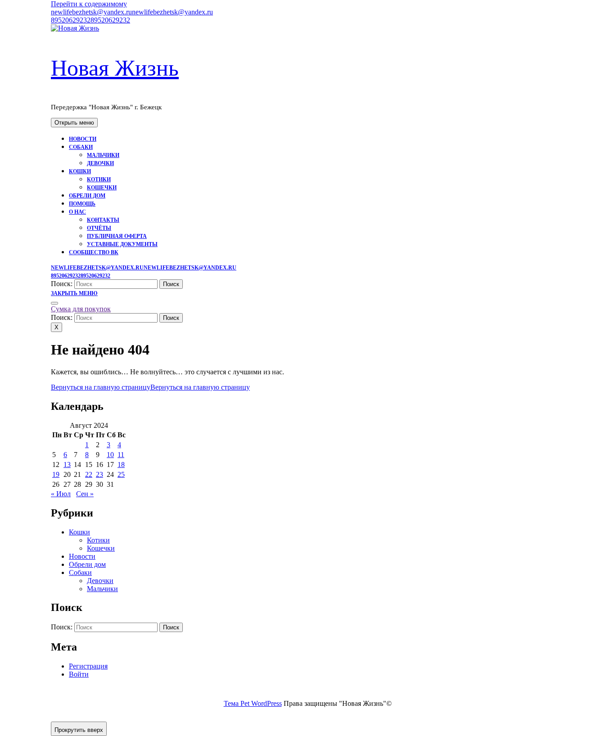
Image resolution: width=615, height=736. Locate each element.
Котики (99, 179)
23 (99, 474)
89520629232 (90, 20)
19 (55, 474)
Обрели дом (87, 196)
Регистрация (88, 666)
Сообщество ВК (93, 252)
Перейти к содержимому (89, 4)
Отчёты (99, 228)
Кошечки (102, 187)
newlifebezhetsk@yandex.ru (132, 12)
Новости (82, 139)
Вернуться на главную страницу (150, 387)
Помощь (82, 204)
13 (67, 464)
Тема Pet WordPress (253, 703)
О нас (77, 212)
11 (121, 454)
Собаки (81, 147)
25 (121, 474)
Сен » (85, 494)
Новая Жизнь (115, 68)
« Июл (61, 494)
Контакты (103, 220)
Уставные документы (122, 244)
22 (88, 474)
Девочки (100, 163)
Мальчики (103, 155)
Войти (79, 674)
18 (121, 464)
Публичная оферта (117, 236)
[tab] (74, 122)
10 (110, 454)
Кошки (80, 171)
